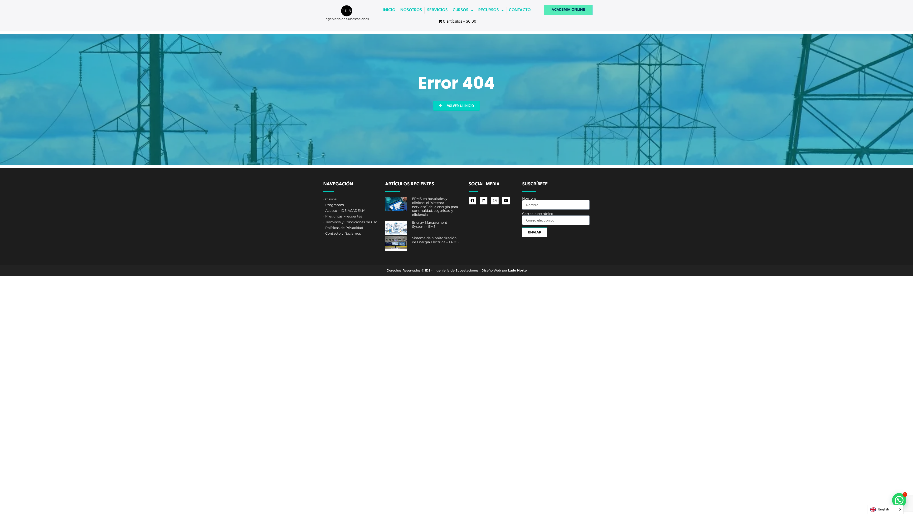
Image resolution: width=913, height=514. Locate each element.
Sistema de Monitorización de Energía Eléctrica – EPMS (435, 240)
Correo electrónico (537, 213)
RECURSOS (488, 10)
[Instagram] (495, 200)
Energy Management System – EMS (429, 224)
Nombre (529, 198)
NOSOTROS (411, 10)
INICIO (389, 10)
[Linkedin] (483, 200)
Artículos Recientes (409, 184)
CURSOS (460, 10)
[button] (899, 500)
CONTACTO (520, 10)
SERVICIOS (437, 10)
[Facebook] (472, 200)
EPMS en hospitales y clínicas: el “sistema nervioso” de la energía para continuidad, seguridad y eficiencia (435, 207)
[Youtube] (506, 200)
